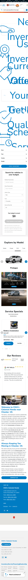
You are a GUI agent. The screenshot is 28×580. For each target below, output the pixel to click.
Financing (16, 564)
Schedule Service (13, 316)
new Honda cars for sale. (14, 430)
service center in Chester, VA (15, 459)
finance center (18, 450)
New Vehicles (4, 567)
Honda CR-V (11, 433)
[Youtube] (7, 511)
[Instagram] (4, 511)
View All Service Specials (13, 314)
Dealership (23, 564)
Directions (5, 506)
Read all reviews (22, 360)
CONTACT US (14, 478)
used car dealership (6, 437)
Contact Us (14, 506)
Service (10, 564)
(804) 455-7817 (11, 499)
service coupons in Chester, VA (9, 466)
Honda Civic (16, 431)
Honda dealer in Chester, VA (15, 425)
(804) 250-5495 (12, 497)
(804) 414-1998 (11, 495)
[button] (14, 518)
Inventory (4, 564)
